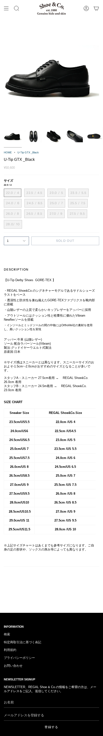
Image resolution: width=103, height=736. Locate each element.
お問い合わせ (13, 665)
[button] (16, 8)
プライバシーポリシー (19, 658)
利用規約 (10, 650)
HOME (8, 152)
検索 (7, 634)
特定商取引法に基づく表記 (22, 642)
